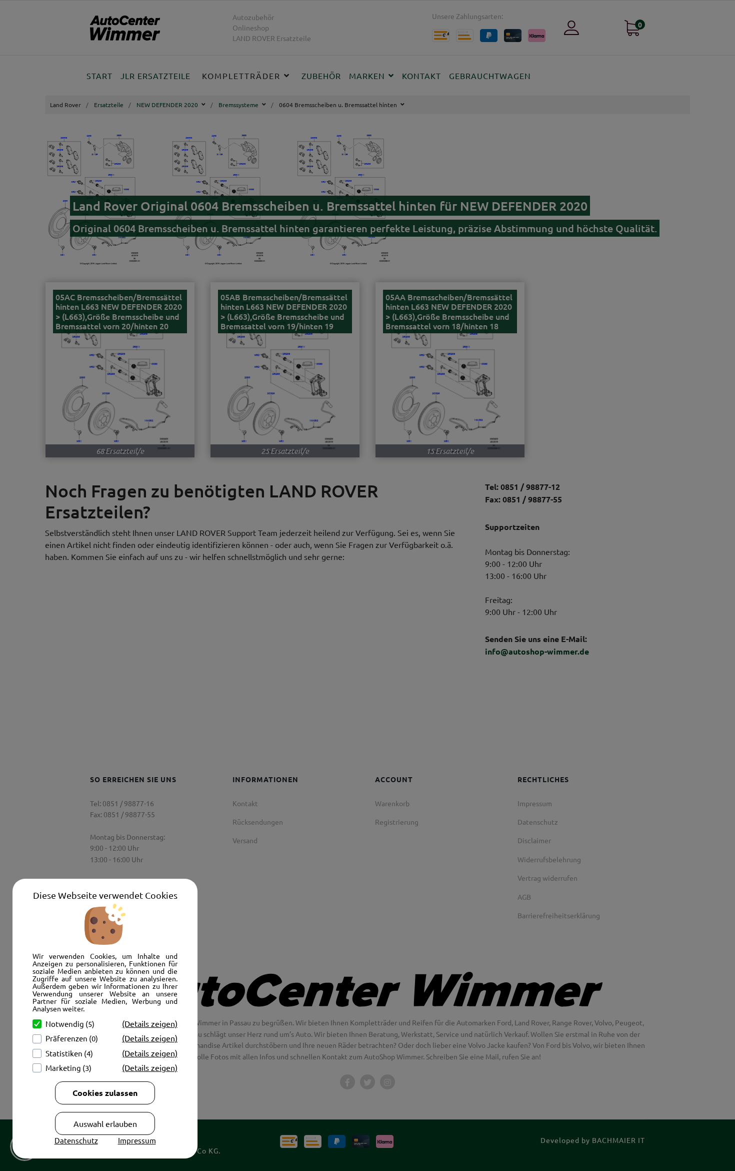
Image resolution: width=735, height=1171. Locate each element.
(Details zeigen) (150, 1023)
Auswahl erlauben (105, 1123)
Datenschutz (76, 1140)
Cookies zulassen (105, 1092)
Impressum (137, 1140)
